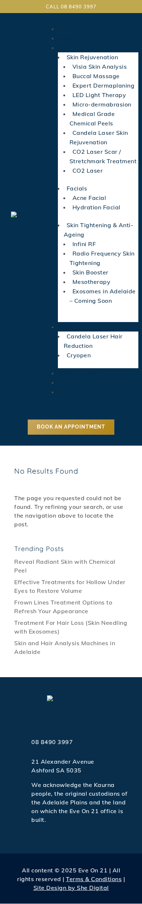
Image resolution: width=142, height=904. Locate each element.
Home (66, 28)
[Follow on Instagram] (71, 718)
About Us (71, 38)
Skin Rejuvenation (92, 57)
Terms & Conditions (94, 879)
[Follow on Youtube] (85, 718)
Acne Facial (89, 197)
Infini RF (84, 244)
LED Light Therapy (99, 95)
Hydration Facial (96, 207)
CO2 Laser (87, 170)
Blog (64, 382)
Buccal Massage (96, 76)
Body (65, 326)
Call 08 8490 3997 (71, 6)
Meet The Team (80, 373)
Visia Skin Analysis (99, 66)
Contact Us (74, 391)
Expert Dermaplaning (103, 85)
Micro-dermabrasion (101, 104)
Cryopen (79, 355)
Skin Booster (90, 272)
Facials (77, 188)
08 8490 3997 (52, 742)
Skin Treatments (81, 47)
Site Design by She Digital (71, 887)
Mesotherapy (91, 281)
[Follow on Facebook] (56, 718)
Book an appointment (71, 427)
